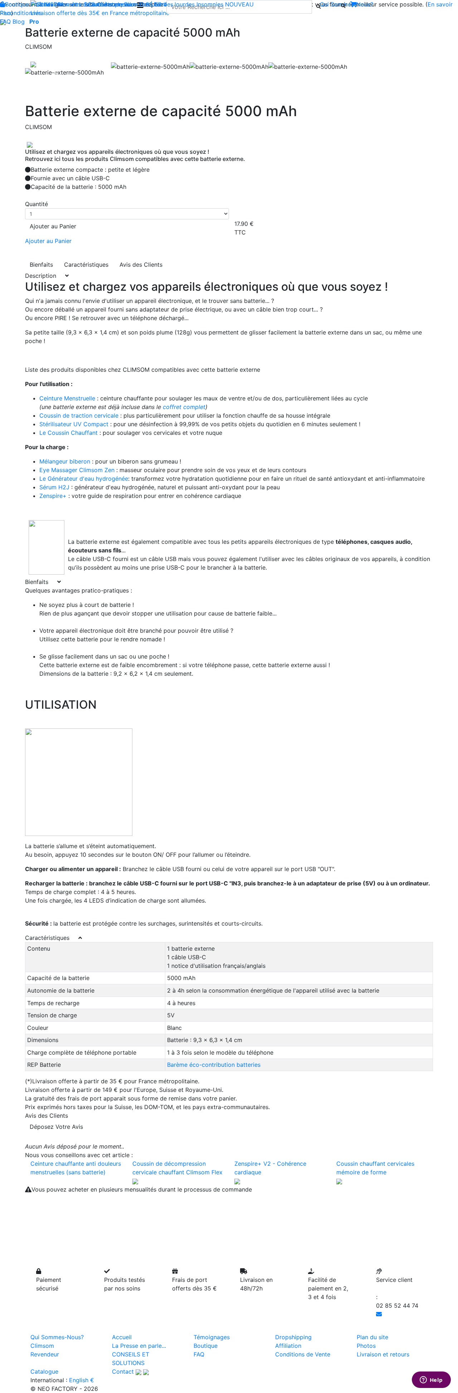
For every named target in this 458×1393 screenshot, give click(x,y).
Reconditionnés (21, 12)
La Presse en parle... (139, 1345)
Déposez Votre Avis (56, 1126)
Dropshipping (293, 1337)
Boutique (17, 4)
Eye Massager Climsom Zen (76, 470)
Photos (366, 1345)
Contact (123, 1371)
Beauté (93, 4)
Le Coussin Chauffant (69, 432)
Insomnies (209, 4)
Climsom (42, 1345)
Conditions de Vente (302, 1354)
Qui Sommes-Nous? (57, 1337)
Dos (145, 4)
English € (81, 1380)
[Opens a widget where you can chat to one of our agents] (431, 1380)
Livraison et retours (383, 1354)
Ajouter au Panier (53, 226)
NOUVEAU (239, 4)
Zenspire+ (53, 495)
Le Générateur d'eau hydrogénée (83, 478)
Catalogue (44, 1371)
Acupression (121, 4)
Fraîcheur (43, 4)
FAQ (5, 21)
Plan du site (372, 1337)
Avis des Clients (141, 264)
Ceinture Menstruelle (67, 398)
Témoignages (212, 1337)
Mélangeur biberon (64, 461)
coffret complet (184, 406)
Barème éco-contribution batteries (213, 1064)
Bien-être (70, 4)
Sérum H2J (54, 487)
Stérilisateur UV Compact (74, 424)
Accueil (122, 1337)
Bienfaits (41, 264)
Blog (19, 21)
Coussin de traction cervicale (78, 415)
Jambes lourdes (173, 4)
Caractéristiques (86, 264)
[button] (55, 72)
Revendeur (44, 1354)
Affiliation (288, 1345)
